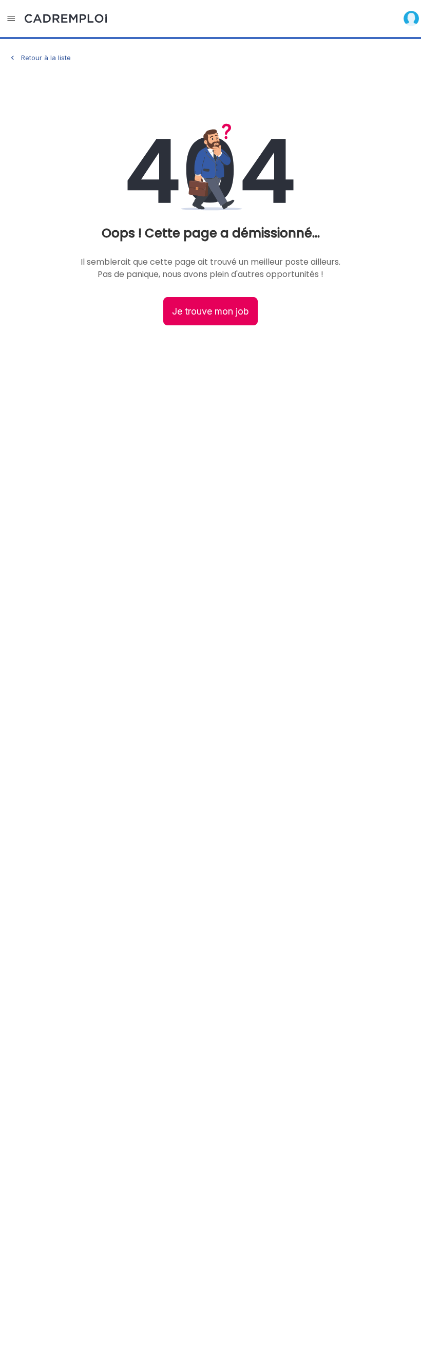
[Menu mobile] (11, 18)
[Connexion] (411, 18)
